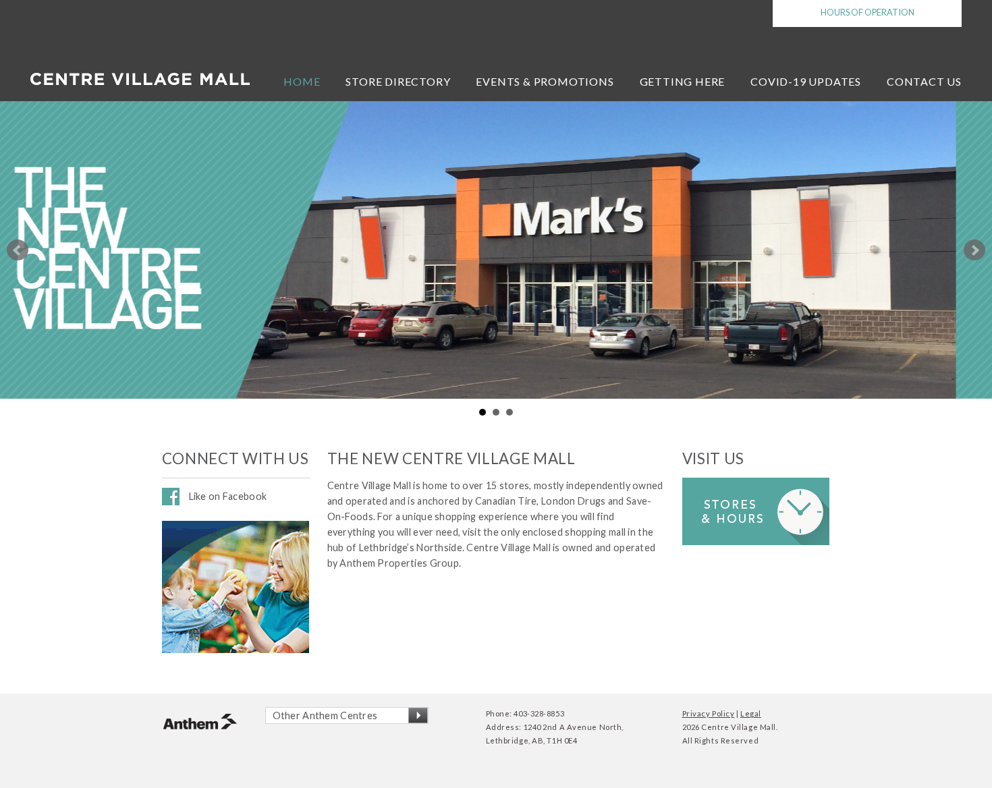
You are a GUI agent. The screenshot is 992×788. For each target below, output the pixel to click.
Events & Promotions (544, 81)
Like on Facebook (228, 496)
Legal (750, 713)
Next (974, 250)
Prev (17, 250)
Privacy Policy (708, 713)
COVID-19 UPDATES (805, 81)
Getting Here (682, 81)
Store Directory (398, 81)
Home (301, 81)
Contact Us (924, 81)
